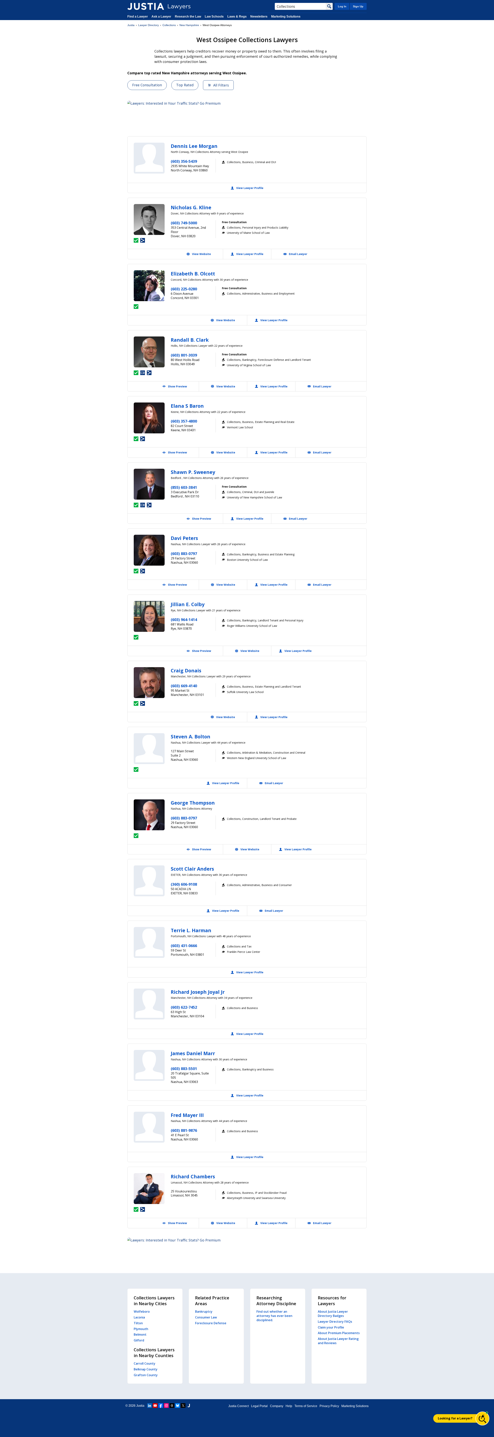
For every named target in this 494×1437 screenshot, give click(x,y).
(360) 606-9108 (184, 884)
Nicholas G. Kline (191, 207)
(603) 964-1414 (184, 619)
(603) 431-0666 (184, 945)
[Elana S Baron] (149, 417)
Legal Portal (259, 1406)
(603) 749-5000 (184, 222)
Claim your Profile (331, 1327)
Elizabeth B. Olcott (193, 273)
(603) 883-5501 (184, 1068)
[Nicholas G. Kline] (149, 219)
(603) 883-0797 (184, 553)
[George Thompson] (149, 814)
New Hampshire (189, 25)
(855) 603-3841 (184, 487)
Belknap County (145, 1369)
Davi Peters (184, 538)
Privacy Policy (329, 1406)
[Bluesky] (177, 1405)
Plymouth (141, 1329)
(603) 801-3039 (184, 355)
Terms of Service (305, 1406)
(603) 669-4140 (184, 685)
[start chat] (482, 1418)
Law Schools (214, 16)
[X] (183, 1405)
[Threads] (172, 1405)
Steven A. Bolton (190, 736)
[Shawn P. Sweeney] (149, 484)
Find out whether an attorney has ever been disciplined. (274, 1315)
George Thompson (193, 802)
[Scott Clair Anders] (149, 880)
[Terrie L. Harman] (149, 942)
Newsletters (258, 16)
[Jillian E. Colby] (149, 616)
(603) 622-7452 (184, 1007)
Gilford (139, 1340)
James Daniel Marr (193, 1053)
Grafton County (146, 1375)
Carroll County (144, 1363)
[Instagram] (166, 1405)
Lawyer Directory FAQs (335, 1321)
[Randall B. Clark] (149, 351)
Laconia (139, 1317)
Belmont (140, 1334)
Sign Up (358, 6)
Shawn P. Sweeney (193, 472)
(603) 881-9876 (184, 1130)
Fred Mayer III (187, 1115)
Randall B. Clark (190, 339)
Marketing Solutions (285, 16)
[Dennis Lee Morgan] (149, 158)
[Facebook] (160, 1405)
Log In (342, 6)
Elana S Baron (187, 405)
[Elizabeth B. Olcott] (149, 285)
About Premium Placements (339, 1333)
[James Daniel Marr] (149, 1065)
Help (289, 1406)
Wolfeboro (142, 1311)
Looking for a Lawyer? (455, 1418)
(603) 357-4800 (184, 421)
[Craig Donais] (149, 682)
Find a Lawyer (137, 16)
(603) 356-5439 (184, 161)
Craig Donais (186, 670)
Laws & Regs (237, 16)
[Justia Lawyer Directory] (145, 6)
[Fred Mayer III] (149, 1127)
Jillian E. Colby (188, 604)
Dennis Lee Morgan (194, 146)
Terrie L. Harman (191, 930)
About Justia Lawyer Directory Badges (333, 1313)
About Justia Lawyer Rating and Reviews (338, 1341)
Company (276, 1406)
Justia (130, 25)
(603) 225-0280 (184, 288)
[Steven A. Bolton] (149, 748)
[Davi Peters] (149, 550)
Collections (169, 25)
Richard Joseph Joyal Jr (198, 992)
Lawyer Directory (148, 25)
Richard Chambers (193, 1176)
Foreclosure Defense (210, 1323)
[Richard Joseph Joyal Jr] (149, 1004)
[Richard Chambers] (149, 1188)
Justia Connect (238, 1406)
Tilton (138, 1323)
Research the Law (188, 16)
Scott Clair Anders (192, 868)
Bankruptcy (203, 1311)
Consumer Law (206, 1317)
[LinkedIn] (149, 1405)
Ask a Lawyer (161, 16)
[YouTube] (155, 1405)
